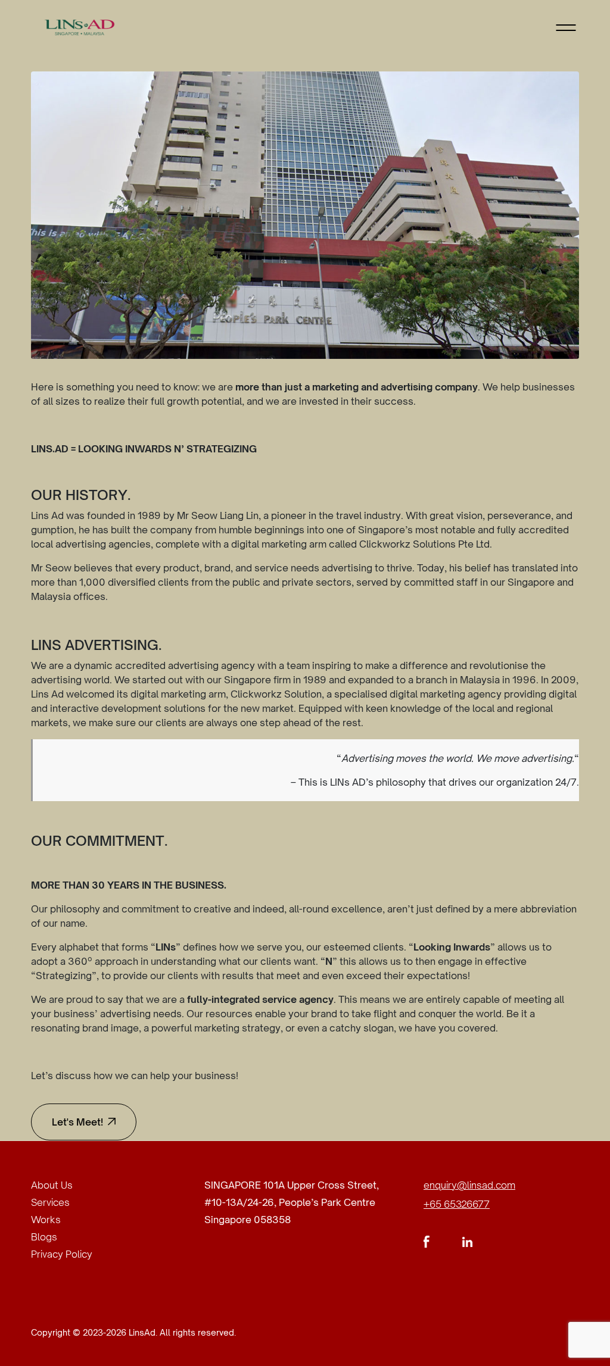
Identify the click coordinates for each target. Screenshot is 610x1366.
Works (46, 1220)
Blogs (44, 1237)
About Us (52, 1185)
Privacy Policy (61, 1254)
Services (50, 1202)
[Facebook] (427, 1241)
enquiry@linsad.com (469, 1185)
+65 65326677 (457, 1204)
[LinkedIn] (467, 1241)
